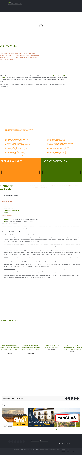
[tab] (41, 195)
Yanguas (56, 429)
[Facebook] (9, 441)
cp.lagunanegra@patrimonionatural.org (11, 210)
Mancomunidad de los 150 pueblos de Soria (38, 429)
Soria (54, 75)
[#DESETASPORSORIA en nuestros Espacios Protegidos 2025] (51, 334)
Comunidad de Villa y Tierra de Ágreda (11, 429)
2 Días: (5, 221)
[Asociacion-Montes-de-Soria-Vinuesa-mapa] (62, 45)
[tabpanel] (41, 256)
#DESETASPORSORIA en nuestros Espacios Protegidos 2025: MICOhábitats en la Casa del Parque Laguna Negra (72, 347)
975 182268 (6, 206)
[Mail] (24, 441)
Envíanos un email (70, 451)
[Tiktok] (21, 441)
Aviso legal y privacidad (34, 449)
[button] (73, 9)
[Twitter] (15, 441)
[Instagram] (12, 441)
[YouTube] (18, 441)
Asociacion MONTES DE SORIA (24, 449)
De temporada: (7, 219)
